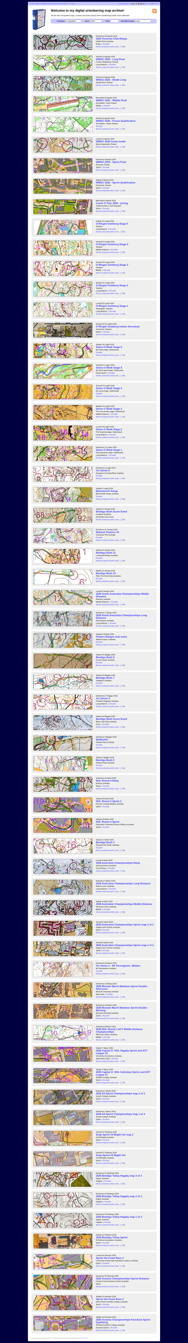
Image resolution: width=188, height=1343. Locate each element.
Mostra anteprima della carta (107, 47)
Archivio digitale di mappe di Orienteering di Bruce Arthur (48, 3)
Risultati (106, 44)
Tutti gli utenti (123, 3)
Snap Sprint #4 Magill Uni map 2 (114, 1134)
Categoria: (61, 21)
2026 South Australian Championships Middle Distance (122, 595)
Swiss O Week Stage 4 (109, 388)
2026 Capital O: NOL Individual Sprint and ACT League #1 (123, 1073)
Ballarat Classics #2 (107, 532)
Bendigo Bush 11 (106, 552)
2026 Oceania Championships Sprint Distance (122, 1278)
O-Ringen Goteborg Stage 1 (112, 306)
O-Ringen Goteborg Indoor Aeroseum (118, 326)
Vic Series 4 (103, 698)
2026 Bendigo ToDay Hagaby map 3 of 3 (119, 1175)
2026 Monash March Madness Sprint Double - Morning (122, 1009)
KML (123, 47)
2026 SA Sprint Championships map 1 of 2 (120, 1114)
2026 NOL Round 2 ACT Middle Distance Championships (119, 1030)
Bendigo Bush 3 (105, 842)
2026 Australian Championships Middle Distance (124, 904)
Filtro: (108, 21)
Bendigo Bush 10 (106, 573)
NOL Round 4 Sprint (107, 821)
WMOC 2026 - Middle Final (111, 100)
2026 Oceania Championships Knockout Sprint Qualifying (123, 1321)
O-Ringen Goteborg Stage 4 (112, 244)
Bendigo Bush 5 (105, 760)
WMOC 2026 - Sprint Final (111, 162)
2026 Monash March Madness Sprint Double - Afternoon (122, 987)
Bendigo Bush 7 (105, 677)
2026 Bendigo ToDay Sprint (111, 1237)
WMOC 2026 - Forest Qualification (116, 121)
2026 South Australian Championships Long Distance (121, 616)
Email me (85, 1338)
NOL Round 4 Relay (107, 780)
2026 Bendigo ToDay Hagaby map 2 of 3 (119, 1196)
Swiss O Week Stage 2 (109, 429)
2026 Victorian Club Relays (111, 38)
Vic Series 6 (103, 470)
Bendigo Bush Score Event (111, 511)
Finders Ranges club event (111, 636)
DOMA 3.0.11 (154, 3)
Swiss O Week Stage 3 (109, 408)
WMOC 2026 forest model (111, 141)
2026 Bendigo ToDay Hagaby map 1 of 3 (119, 1217)
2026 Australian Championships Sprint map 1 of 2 (125, 945)
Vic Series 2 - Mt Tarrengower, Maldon (118, 965)
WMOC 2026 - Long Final (110, 59)
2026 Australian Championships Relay (118, 863)
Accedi (72, 3)
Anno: (87, 21)
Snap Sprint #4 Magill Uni (111, 1155)
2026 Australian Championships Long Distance (123, 883)
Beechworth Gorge (107, 491)
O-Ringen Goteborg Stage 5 (112, 223)
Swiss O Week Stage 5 (109, 367)
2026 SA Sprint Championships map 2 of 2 (120, 1093)
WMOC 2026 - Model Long (111, 79)
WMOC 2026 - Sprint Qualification (115, 182)
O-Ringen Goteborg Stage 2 (112, 285)
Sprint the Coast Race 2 (110, 1299)
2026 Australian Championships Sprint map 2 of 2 (125, 924)
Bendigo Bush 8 (105, 657)
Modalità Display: (128, 21)
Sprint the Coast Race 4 (110, 1258)
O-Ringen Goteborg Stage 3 (112, 264)
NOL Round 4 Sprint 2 (108, 801)
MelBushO (102, 739)
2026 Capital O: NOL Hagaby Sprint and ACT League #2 (121, 1052)
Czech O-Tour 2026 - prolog (112, 203)
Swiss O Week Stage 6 (109, 347)
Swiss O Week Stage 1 (109, 450)
